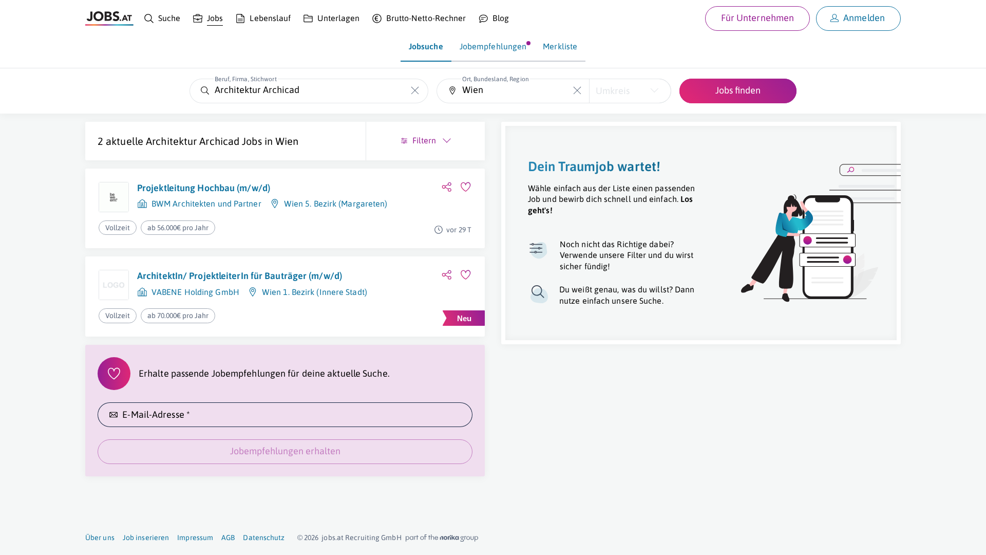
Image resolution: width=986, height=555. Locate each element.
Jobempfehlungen (493, 46)
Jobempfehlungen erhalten (285, 451)
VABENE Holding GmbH (195, 292)
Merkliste (560, 46)
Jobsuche (426, 46)
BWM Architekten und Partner (206, 203)
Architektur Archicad (192, 141)
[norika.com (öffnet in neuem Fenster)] (442, 538)
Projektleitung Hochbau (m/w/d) (203, 187)
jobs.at (332, 537)
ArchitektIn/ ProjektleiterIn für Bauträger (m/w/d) (239, 275)
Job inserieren (146, 537)
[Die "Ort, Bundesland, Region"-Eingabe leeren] (577, 91)
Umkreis (613, 90)
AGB (228, 537)
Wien (286, 141)
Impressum (195, 537)
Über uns (100, 537)
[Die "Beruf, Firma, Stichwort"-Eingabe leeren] (415, 91)
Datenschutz (264, 537)
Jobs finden (738, 90)
